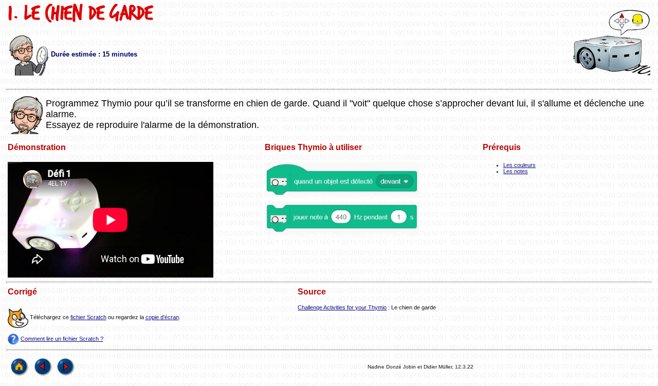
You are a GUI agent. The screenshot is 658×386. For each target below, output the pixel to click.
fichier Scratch (88, 317)
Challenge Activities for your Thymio (342, 307)
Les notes (515, 171)
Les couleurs (519, 165)
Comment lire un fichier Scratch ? (62, 339)
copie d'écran (162, 317)
